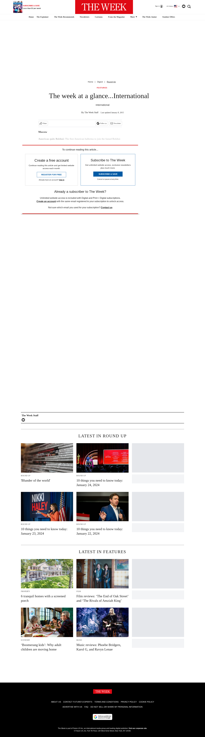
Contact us (106, 207)
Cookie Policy (146, 702)
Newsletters (84, 17)
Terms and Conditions (106, 702)
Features (102, 88)
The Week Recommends (64, 17)
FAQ (86, 707)
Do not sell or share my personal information (117, 707)
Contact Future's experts (77, 702)
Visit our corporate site (138, 728)
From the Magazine (116, 17)
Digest (100, 82)
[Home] (31, 17)
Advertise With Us (72, 707)
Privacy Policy (129, 702)
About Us (56, 702)
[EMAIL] (24, 420)
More (132, 17)
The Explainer (43, 17)
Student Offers (168, 17)
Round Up (111, 82)
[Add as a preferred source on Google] (102, 717)
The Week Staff (91, 112)
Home (90, 82)
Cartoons (98, 17)
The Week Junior (149, 17)
